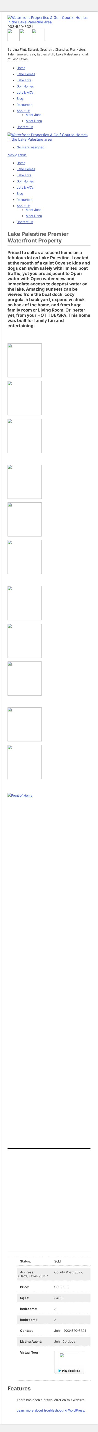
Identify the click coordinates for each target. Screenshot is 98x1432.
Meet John (33, 115)
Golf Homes (25, 86)
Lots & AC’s (25, 92)
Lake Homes (26, 74)
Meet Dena (34, 121)
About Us (23, 111)
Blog (20, 98)
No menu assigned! (31, 147)
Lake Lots (24, 80)
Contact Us (25, 127)
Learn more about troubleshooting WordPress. (51, 1410)
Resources (24, 105)
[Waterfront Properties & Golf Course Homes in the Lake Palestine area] (49, 22)
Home (21, 68)
